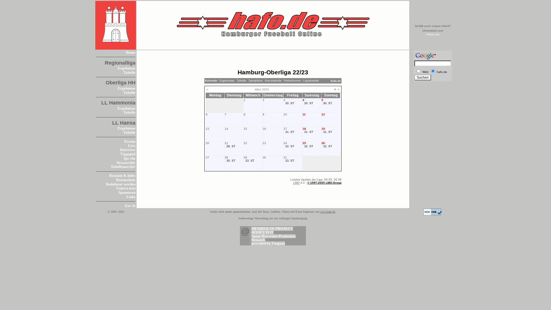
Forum (129, 142)
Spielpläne (256, 80)
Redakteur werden (120, 184)
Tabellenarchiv (123, 167)
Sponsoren (127, 193)
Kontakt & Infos (122, 176)
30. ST (289, 103)
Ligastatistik (311, 80)
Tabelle (129, 73)
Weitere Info (433, 34)
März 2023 (262, 89)
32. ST (289, 146)
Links (130, 197)
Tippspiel (127, 154)
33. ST (249, 160)
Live (131, 146)
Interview (127, 150)
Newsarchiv (126, 163)
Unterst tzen (125, 188)
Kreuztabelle (273, 80)
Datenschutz (125, 180)
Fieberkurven (292, 80)
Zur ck (130, 206)
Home (130, 53)
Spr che (129, 158)
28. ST (230, 146)
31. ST (289, 131)
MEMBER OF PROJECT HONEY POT (272, 231)
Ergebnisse (126, 68)
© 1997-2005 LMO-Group (324, 182)
